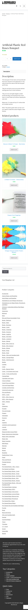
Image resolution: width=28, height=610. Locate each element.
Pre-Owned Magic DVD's (8, 489)
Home (3, 13)
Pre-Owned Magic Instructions (10, 491)
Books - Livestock (6, 339)
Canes (3, 367)
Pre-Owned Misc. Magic (8, 501)
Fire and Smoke (6, 411)
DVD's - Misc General (7, 399)
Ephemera (5, 406)
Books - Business (6, 325)
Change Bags (5, 376)
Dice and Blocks (6, 392)
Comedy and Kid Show (8, 387)
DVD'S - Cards (5, 394)
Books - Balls (5, 322)
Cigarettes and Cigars (8, 378)
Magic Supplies (6, 441)
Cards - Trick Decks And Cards (10, 371)
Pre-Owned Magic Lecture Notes (10, 494)
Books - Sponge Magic (8, 357)
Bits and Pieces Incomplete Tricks (11, 318)
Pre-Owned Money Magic (9, 503)
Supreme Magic (6, 519)
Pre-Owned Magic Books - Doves (10, 473)
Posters (4, 464)
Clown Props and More (8, 383)
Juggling (4, 422)
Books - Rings (5, 350)
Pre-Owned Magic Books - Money (11, 480)
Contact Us (9, 591)
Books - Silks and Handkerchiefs (10, 355)
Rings (3, 510)
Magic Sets (5, 439)
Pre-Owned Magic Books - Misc (10, 478)
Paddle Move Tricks (7, 455)
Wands (4, 533)
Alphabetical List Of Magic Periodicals (12, 300)
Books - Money (6, 348)
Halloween (5, 415)
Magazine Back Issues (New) (9, 432)
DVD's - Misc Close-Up (8, 397)
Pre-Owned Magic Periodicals (10, 498)
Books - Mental (6, 341)
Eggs (3, 404)
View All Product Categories (13, 581)
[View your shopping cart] (16, 6)
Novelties (4, 453)
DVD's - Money (6, 401)
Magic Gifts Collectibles (8, 436)
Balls (3, 315)
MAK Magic (5, 443)
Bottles (4, 362)
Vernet (4, 529)
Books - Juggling (6, 334)
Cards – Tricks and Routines (13, 577)
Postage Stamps (6, 462)
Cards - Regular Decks (8, 369)
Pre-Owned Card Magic (8, 469)
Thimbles (4, 524)
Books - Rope (5, 353)
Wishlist (8, 593)
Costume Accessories (7, 390)
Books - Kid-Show (6, 336)
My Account (9, 594)
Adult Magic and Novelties (9, 298)
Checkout (8, 598)
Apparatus (5, 311)
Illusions (4, 418)
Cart (7, 596)
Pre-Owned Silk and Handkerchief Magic (13, 505)
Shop (7, 589)
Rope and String (6, 512)
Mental (4, 448)
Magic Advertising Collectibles (10, 434)
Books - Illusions (6, 332)
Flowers (8, 13)
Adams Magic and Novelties (9, 296)
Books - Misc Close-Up (8, 343)
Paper (3, 457)
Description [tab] (6, 71)
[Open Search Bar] (20, 6)
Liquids (4, 427)
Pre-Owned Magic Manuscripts (10, 496)
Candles (4, 364)
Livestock (4, 429)
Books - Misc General (7, 346)
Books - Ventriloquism (8, 360)
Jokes (3, 420)
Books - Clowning (6, 329)
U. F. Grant (5, 526)
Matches (4, 446)
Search (5, 272)
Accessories (5, 293)
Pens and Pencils (6, 460)
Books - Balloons (6, 320)
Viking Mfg (5, 531)
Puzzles (4, 508)
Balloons (4, 313)
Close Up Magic (6, 381)
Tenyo (3, 522)
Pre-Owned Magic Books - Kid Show (11, 476)
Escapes (4, 408)
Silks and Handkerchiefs (8, 515)
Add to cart (17, 59)
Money (4, 450)
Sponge (4, 517)
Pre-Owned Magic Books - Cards (10, 471)
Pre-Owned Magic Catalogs (9, 487)
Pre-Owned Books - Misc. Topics (10, 466)
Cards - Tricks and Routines (9, 374)
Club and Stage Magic (8, 385)
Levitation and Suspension (9, 425)
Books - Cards (5, 327)
